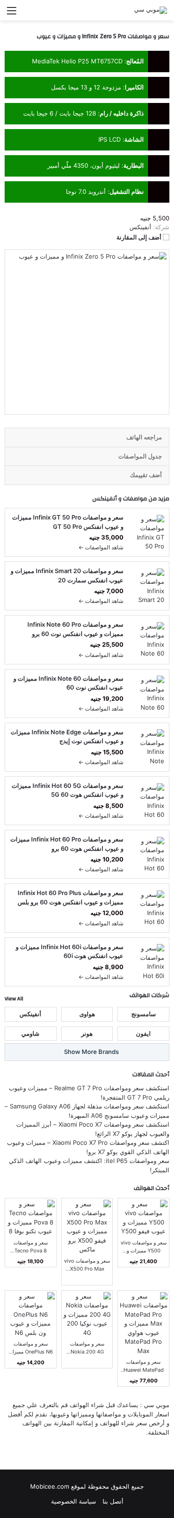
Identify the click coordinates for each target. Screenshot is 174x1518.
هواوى (87, 1014)
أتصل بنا (113, 1501)
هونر (87, 1033)
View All (14, 998)
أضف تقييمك (146, 475)
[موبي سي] (150, 10)
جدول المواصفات (140, 456)
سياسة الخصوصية (73, 1501)
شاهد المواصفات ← (100, 547)
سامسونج (143, 1014)
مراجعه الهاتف (144, 437)
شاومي (30, 1033)
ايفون (143, 1033)
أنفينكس (104, 498)
